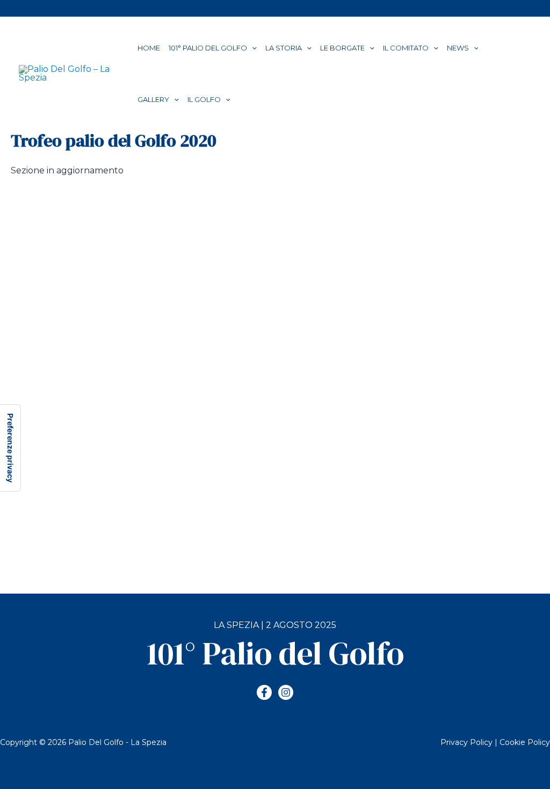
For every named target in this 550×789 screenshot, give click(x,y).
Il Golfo (204, 99)
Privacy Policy (466, 742)
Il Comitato (406, 47)
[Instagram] (285, 692)
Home (149, 47)
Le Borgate (342, 47)
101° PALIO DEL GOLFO (208, 47)
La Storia (283, 47)
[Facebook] (264, 692)
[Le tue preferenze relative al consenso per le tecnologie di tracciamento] (10, 448)
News (458, 47)
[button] (252, 47)
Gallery (153, 99)
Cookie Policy (525, 742)
